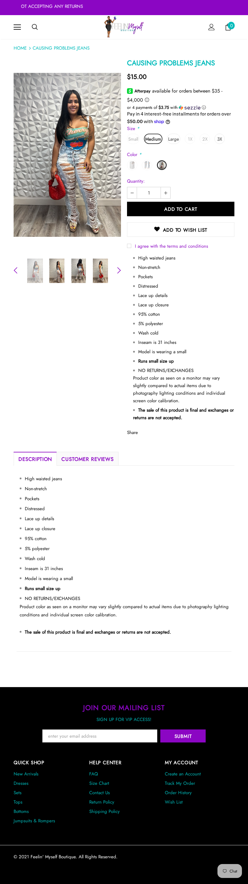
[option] (67, 154)
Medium (153, 139)
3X (219, 139)
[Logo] (124, 26)
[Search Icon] (35, 27)
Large (173, 139)
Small (133, 139)
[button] (180, 107)
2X (204, 139)
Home (20, 48)
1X (190, 139)
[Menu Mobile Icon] (17, 27)
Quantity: (136, 181)
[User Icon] (211, 27)
